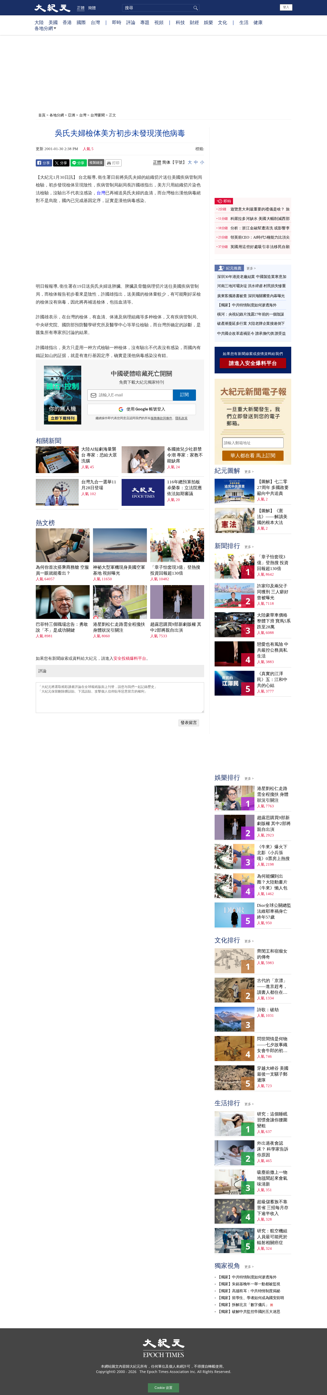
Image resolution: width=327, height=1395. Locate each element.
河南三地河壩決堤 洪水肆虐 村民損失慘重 (251, 286)
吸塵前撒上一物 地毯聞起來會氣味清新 (272, 1178)
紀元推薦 (233, 268)
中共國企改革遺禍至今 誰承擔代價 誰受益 (251, 333)
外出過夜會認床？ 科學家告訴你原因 (272, 1149)
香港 (67, 22)
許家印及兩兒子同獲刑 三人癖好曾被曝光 (272, 592)
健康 (258, 22)
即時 (116, 22)
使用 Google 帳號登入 (145, 409)
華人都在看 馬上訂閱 (252, 455)
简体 (166, 162)
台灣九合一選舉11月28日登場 (98, 484)
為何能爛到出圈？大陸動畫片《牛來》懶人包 (272, 882)
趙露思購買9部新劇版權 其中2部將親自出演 (175, 627)
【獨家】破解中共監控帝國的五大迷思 (248, 1312)
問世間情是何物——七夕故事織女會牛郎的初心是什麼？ (272, 1045)
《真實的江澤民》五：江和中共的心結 (272, 679)
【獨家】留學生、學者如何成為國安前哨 (250, 1298)
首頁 (41, 115)
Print (113, 162)
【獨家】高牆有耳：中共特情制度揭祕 (248, 1291)
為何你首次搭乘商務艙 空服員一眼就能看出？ (62, 570)
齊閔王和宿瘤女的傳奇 (272, 954)
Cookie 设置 (163, 1388)
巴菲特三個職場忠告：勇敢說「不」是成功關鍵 (62, 627)
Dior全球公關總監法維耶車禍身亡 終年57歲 (274, 911)
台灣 (95, 22)
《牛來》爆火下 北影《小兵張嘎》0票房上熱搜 (273, 852)
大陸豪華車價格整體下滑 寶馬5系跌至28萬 (274, 621)
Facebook (44, 162)
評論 (130, 22)
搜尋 (195, 8)
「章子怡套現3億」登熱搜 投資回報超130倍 (175, 570)
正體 (81, 7)
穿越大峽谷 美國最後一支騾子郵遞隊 (272, 1074)
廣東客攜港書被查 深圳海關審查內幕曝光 (251, 296)
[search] (161, 8)
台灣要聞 (97, 115)
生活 (244, 22)
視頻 (159, 22)
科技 (180, 22)
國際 (81, 22)
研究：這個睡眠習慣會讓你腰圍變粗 (272, 1120)
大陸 (39, 22)
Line (79, 162)
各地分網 (43, 28)
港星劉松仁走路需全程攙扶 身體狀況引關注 (119, 627)
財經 (194, 22)
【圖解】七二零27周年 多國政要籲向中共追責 (273, 487)
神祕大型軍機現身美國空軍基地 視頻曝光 (119, 570)
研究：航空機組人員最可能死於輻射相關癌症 (272, 1237)
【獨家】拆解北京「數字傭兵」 (243, 1305)
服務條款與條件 (161, 418)
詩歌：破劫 (268, 1009)
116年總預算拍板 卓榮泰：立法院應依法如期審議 (184, 487)
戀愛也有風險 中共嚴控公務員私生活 (272, 650)
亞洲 (71, 115)
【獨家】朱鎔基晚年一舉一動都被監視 (248, 1284)
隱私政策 (181, 418)
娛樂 (208, 22)
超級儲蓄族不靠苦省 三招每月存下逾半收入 (272, 1207)
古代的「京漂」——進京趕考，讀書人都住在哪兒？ (272, 986)
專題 (144, 22)
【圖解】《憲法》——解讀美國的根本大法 (272, 516)
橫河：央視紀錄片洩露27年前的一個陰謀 (250, 314)
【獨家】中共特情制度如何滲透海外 (246, 305)
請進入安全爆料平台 (253, 363)
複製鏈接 (96, 162)
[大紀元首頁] (52, 7)
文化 (222, 22)
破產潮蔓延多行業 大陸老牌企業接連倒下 (251, 323)
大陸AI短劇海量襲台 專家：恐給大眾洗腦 (99, 455)
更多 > (251, 268)
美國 (53, 22)
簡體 (92, 7)
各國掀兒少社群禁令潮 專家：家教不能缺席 (185, 455)
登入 (286, 7)
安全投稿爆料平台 (129, 658)
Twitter (61, 162)
